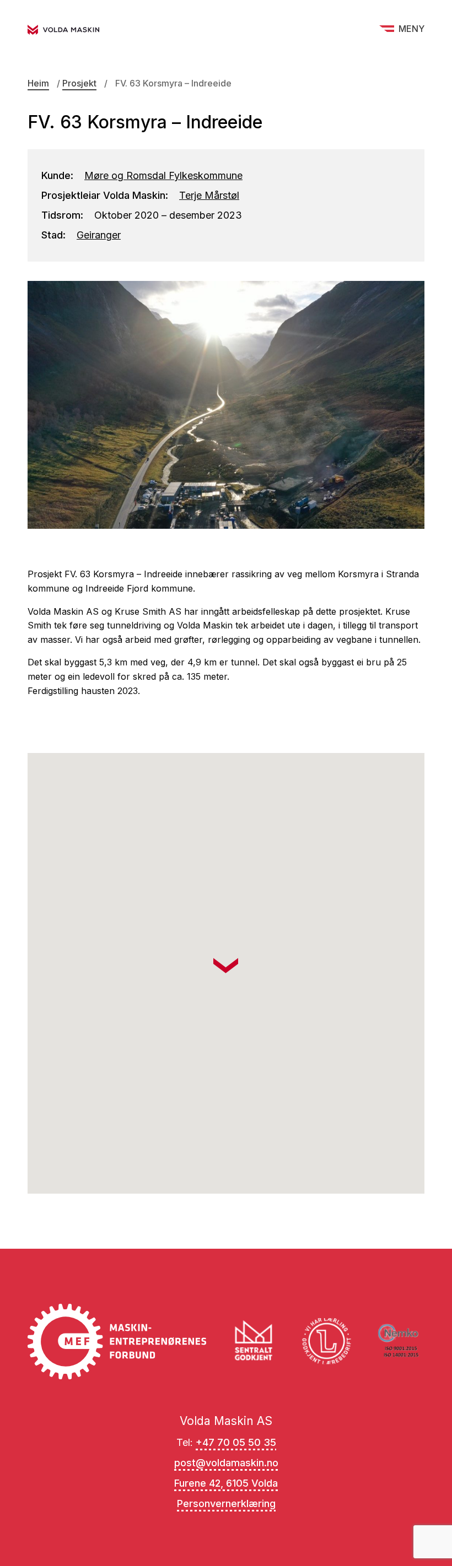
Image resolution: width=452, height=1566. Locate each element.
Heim (38, 83)
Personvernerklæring (226, 1503)
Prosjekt (79, 83)
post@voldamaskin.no (226, 1463)
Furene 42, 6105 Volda (226, 1483)
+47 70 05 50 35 (236, 1442)
